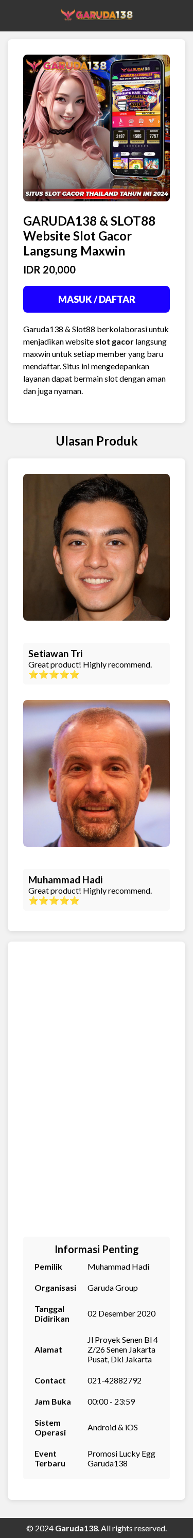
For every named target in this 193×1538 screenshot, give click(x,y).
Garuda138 (76, 1528)
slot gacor (114, 341)
